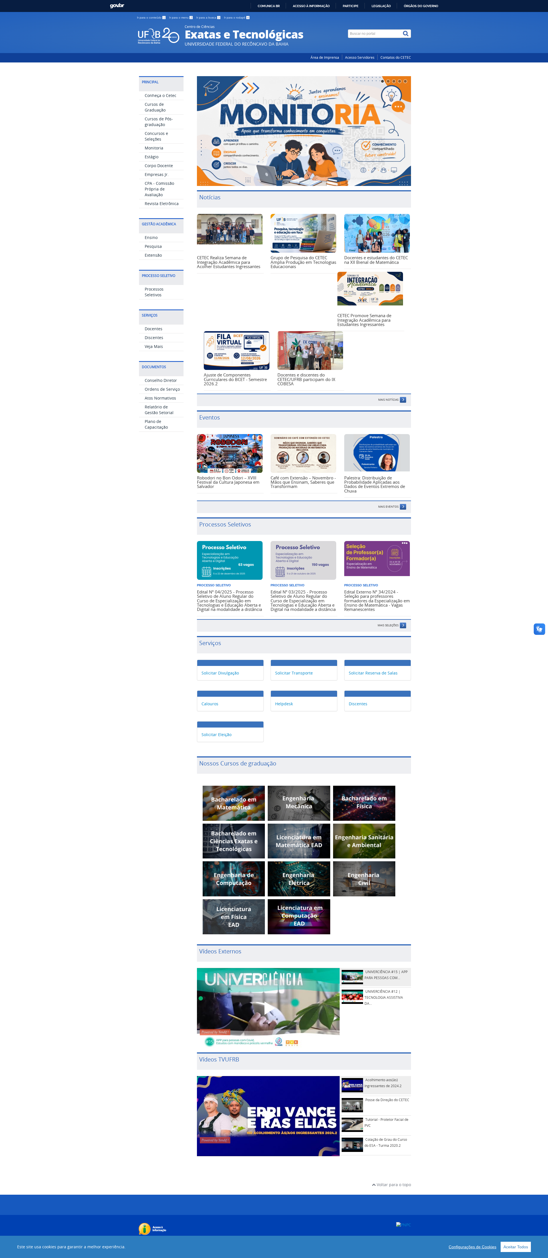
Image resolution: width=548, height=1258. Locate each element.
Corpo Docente (159, 165)
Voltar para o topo (393, 1184)
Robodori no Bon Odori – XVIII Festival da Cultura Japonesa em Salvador (228, 482)
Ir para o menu (180, 17)
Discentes (154, 337)
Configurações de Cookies (472, 1247)
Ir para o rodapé (236, 17)
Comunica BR (269, 6)
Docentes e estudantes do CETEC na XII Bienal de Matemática (376, 260)
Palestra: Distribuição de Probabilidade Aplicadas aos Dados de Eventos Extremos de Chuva (374, 484)
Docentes (153, 328)
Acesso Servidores (359, 57)
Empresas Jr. (157, 174)
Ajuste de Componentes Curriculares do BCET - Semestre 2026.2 (235, 379)
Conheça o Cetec (160, 95)
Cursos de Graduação (155, 107)
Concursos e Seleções (156, 136)
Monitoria (154, 148)
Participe (350, 6)
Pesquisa (153, 246)
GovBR (117, 6)
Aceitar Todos (515, 1247)
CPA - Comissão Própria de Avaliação (159, 189)
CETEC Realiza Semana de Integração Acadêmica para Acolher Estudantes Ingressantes (228, 262)
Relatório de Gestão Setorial (159, 409)
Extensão (153, 255)
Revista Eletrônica (162, 203)
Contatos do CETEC (395, 57)
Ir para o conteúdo (151, 17)
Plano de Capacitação (156, 424)
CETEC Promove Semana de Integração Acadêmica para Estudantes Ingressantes (364, 320)
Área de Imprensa (325, 57)
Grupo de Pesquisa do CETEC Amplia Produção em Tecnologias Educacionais (303, 262)
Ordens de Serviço (162, 389)
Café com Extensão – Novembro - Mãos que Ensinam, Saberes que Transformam (303, 482)
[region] (274, 1247)
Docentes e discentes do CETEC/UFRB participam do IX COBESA (306, 379)
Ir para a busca (208, 17)
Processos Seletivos (154, 291)
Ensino (151, 237)
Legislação (381, 6)
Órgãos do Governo (421, 6)
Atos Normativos (160, 398)
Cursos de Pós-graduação (159, 121)
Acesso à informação (311, 6)
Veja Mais (154, 346)
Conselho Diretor (161, 380)
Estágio (151, 156)
